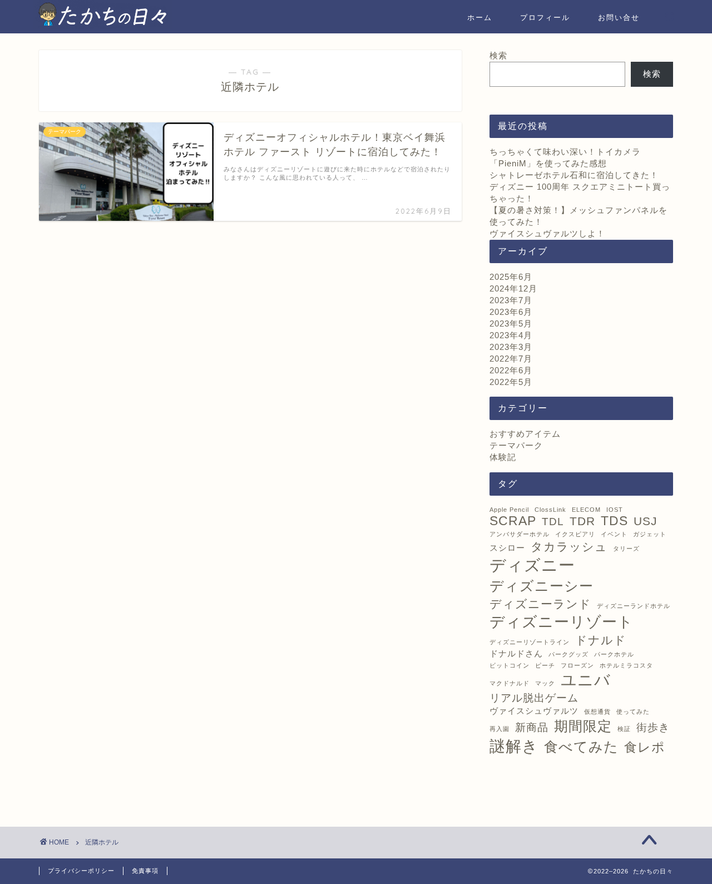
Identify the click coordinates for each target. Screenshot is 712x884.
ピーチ (545, 665)
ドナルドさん (516, 653)
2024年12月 (513, 288)
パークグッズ (568, 654)
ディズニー (532, 565)
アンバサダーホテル (520, 534)
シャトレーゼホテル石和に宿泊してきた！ (574, 175)
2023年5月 (511, 323)
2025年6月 (511, 277)
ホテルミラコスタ (626, 665)
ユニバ (586, 680)
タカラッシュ (569, 547)
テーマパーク (516, 445)
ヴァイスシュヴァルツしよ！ (547, 233)
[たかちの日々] (102, 26)
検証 (624, 728)
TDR (582, 521)
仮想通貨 (597, 711)
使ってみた (633, 711)
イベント (614, 534)
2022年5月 (511, 382)
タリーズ (626, 548)
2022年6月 (511, 370)
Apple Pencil (509, 509)
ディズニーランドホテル (633, 605)
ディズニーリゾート (562, 622)
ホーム (479, 17)
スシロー (507, 547)
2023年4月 (511, 335)
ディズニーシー (542, 586)
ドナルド (600, 640)
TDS (614, 520)
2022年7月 (511, 358)
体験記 (503, 457)
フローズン (577, 665)
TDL (553, 521)
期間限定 (583, 726)
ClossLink (550, 509)
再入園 (500, 728)
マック (545, 683)
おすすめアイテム (525, 433)
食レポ (644, 747)
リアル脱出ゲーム (534, 698)
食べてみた (581, 746)
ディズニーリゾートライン (530, 642)
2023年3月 (511, 347)
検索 (498, 55)
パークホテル (614, 654)
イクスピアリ (575, 534)
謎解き (514, 746)
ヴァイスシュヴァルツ (534, 710)
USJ (645, 521)
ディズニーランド (540, 604)
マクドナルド (510, 683)
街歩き (653, 727)
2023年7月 (511, 300)
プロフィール (545, 17)
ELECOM (586, 509)
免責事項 (145, 870)
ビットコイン (510, 665)
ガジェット (649, 534)
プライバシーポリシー (81, 870)
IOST (614, 509)
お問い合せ (619, 17)
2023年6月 (511, 312)
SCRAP (513, 520)
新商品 (531, 727)
